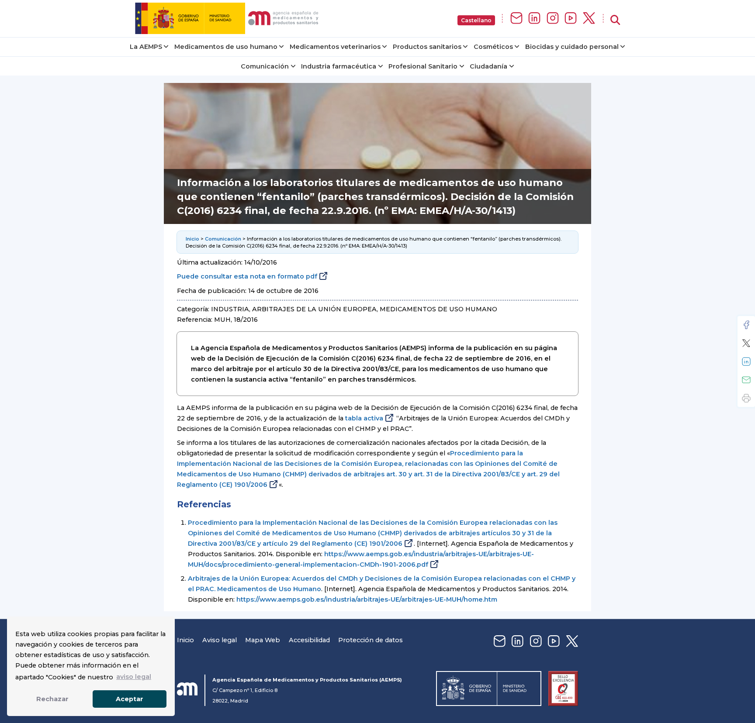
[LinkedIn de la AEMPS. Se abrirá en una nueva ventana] (534, 18)
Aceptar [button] (129, 699)
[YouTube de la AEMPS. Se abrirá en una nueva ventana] (571, 18)
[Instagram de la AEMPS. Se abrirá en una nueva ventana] (553, 18)
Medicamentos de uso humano (225, 47)
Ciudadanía (488, 66)
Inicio (192, 239)
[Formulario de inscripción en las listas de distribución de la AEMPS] (516, 18)
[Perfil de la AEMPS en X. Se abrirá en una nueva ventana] (589, 18)
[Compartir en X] (746, 343)
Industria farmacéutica (338, 66)
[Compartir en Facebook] (746, 325)
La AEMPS (146, 47)
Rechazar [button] (52, 699)
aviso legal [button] (133, 677)
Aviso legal (219, 640)
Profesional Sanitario (422, 66)
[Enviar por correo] (746, 380)
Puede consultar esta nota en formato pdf (247, 276)
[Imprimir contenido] (746, 398)
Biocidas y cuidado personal (572, 47)
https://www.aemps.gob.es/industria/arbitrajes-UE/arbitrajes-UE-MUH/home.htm (366, 599)
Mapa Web (262, 640)
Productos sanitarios (427, 47)
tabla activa (364, 418)
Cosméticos (493, 47)
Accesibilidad (309, 640)
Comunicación (265, 66)
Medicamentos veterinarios (335, 47)
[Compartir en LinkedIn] (746, 361)
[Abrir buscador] (615, 20)
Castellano (476, 20)
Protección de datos (370, 640)
